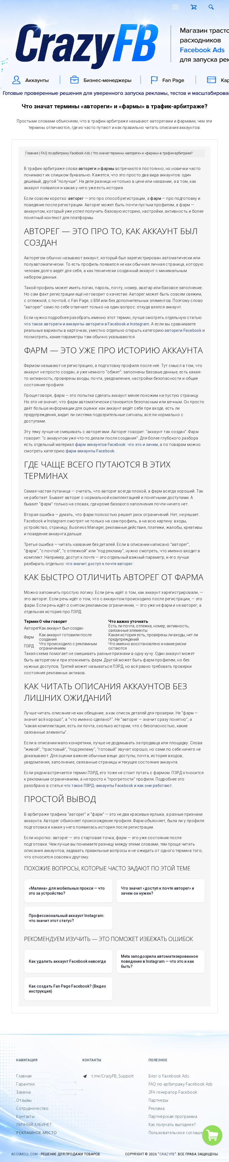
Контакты (25, 1116)
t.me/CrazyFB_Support (112, 1076)
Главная (24, 1076)
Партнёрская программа (173, 1116)
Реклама (156, 1108)
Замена (23, 1092)
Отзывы (24, 1100)
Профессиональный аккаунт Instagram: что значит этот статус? (66, 918)
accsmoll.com (24, 1154)
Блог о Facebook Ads (169, 1076)
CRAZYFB (167, 1154)
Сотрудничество (32, 1108)
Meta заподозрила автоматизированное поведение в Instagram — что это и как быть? (159, 961)
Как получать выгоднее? (172, 1124)
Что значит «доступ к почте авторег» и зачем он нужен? (157, 890)
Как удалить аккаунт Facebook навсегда (67, 961)
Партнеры (158, 1100)
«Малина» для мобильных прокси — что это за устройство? (67, 890)
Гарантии (25, 1084)
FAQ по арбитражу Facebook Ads (181, 1084)
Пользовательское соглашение (179, 1132)
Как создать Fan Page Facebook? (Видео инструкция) (67, 988)
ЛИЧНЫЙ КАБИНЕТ (34, 1124)
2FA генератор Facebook (173, 1092)
